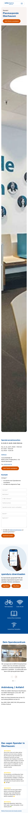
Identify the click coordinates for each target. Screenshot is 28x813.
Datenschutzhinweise (15, 530)
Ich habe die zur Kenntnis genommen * (13, 530)
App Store (6, 586)
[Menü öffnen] (22, 3)
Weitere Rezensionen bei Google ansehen (11, 810)
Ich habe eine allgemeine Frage (11, 484)
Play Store (16, 586)
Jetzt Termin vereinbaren (12, 21)
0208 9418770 (8, 464)
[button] (16, 676)
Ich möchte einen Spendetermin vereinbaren (12, 481)
